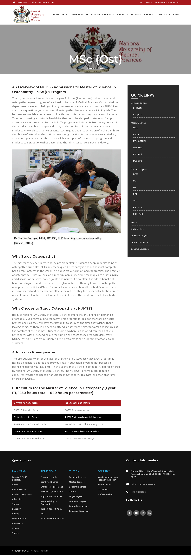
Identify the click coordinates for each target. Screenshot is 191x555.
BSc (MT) (137, 114)
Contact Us (17, 523)
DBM (135, 174)
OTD (135, 200)
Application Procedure (51, 496)
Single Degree (137, 229)
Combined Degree (49, 482)
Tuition (134, 222)
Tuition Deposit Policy (51, 509)
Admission (17, 499)
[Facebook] (129, 513)
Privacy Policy (104, 484)
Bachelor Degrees (139, 103)
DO (134, 180)
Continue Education (140, 249)
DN (134, 187)
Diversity (16, 509)
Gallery (15, 513)
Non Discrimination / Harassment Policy (108, 478)
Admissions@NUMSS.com (45, 2)
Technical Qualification (52, 491)
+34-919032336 (22, 2)
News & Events (19, 518)
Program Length (49, 477)
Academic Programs (22, 494)
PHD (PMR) (138, 214)
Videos (15, 528)
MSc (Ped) (137, 154)
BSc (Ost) (137, 107)
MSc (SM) (137, 161)
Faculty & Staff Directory (19, 478)
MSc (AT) (137, 134)
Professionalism (105, 494)
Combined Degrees (139, 235)
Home (89, 68)
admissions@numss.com (143, 484)
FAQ (42, 513)
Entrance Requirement (52, 486)
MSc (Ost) (137, 147)
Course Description (139, 242)
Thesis (15, 533)
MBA (135, 127)
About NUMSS (19, 489)
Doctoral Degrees (139, 169)
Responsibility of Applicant (49, 502)
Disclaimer (103, 489)
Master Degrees (138, 123)
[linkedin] (143, 513)
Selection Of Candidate (52, 518)
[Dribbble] (149, 513)
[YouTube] (136, 513)
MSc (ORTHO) (139, 141)
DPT (135, 194)
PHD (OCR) (138, 207)
